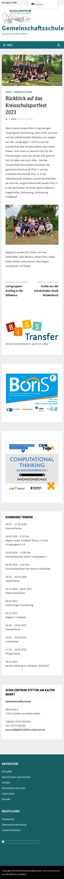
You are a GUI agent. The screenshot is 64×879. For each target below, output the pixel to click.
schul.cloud (8, 793)
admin (13, 119)
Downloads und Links (13, 788)
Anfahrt (6, 782)
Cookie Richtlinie (11, 830)
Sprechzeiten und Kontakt (16, 777)
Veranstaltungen (23, 92)
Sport (9, 92)
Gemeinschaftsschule (33, 28)
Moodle (6, 799)
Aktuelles (7, 771)
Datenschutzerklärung (14, 824)
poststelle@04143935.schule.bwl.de (25, 729)
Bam (24, 874)
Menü (10, 44)
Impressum (8, 819)
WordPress (11, 874)
